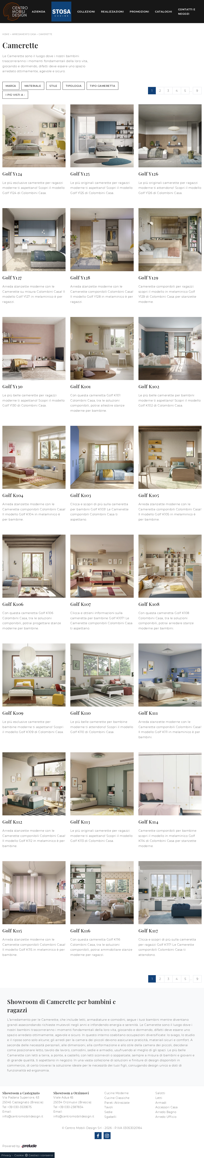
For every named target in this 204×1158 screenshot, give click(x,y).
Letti (158, 1098)
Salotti (160, 1093)
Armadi (160, 1102)
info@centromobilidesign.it (22, 1116)
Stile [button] (53, 85)
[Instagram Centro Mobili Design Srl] (107, 1135)
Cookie (19, 1155)
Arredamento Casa (24, 34)
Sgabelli (110, 1117)
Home (5, 34)
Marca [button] (11, 85)
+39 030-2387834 (70, 1107)
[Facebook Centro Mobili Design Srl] (98, 1135)
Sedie (108, 1112)
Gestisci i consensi (41, 1155)
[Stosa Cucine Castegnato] (61, 11)
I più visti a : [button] (15, 94)
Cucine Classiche (116, 1098)
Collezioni (86, 11)
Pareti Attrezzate (117, 1102)
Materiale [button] (33, 85)
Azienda (38, 11)
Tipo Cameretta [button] (102, 85)
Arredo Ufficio (166, 1117)
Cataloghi (163, 11)
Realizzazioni (112, 11)
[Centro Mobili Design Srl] (15, 11)
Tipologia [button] (74, 85)
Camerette (45, 34)
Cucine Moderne (116, 1093)
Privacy (6, 1155)
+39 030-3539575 (19, 1107)
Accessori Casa (166, 1107)
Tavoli (108, 1107)
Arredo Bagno (165, 1112)
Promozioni (139, 11)
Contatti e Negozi (186, 11)
